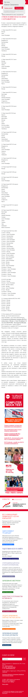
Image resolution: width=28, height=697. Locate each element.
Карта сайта (5, 684)
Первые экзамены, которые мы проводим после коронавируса (13, 426)
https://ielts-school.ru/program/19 (10, 558)
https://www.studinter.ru (8, 544)
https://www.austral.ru (8, 592)
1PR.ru (12, 681)
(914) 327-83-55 (11, 667)
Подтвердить (19, 8)
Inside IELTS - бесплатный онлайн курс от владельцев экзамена (13, 438)
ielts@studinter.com (10, 668)
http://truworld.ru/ (7, 645)
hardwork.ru (12, 680)
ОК (24, 659)
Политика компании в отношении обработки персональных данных (13, 675)
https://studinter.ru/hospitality (9, 611)
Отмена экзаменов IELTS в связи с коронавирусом (12, 14)
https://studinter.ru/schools (9, 629)
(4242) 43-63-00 (9, 666)
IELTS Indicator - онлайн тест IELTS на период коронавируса (14, 443)
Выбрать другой (8, 8)
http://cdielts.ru (6, 526)
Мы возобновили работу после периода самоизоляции (12, 430)
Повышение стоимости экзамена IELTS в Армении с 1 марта (19, 505)
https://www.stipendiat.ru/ (8, 576)
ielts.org (12, 691)
